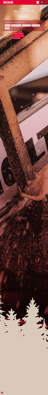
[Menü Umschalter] (38, 2)
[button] (2, 393)
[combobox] (44, 2)
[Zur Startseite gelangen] (8, 2)
